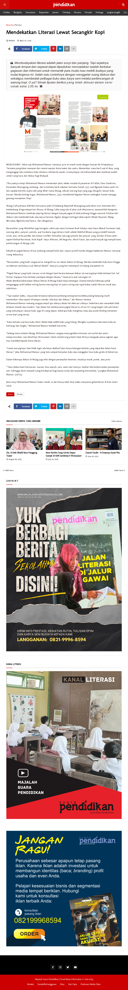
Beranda (9, 25)
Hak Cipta (72, 984)
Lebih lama (118, 470)
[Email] (67, 49)
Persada (88, 12)
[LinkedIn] (60, 49)
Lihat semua (117, 421)
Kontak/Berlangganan (47, 984)
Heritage (99, 12)
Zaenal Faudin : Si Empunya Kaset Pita (102, 452)
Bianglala (18, 12)
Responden (44, 12)
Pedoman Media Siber (91, 984)
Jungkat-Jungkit (113, 12)
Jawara (55, 12)
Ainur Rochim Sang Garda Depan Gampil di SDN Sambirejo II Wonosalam (64, 454)
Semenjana (30, 12)
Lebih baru (9, 470)
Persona (77, 12)
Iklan (62, 984)
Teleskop (66, 12)
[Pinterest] (53, 49)
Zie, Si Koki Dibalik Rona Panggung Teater (21, 454)
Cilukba (6, 12)
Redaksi (30, 984)
